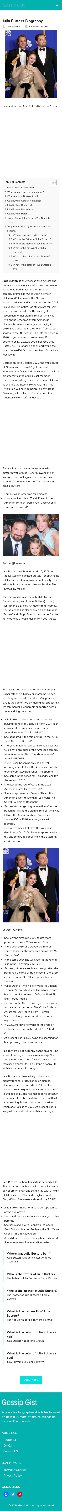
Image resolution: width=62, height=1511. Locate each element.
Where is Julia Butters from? (22, 196)
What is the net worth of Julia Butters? (29, 250)
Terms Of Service (14, 1470)
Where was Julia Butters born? (30, 235)
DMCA (7, 1446)
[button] (57, 5)
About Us (9, 1440)
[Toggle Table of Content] (52, 183)
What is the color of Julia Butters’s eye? (32, 267)
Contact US (10, 1451)
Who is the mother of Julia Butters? (32, 243)
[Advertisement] (31, 143)
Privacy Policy (12, 1476)
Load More (31, 1379)
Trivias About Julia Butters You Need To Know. (28, 220)
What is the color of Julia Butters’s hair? (32, 258)
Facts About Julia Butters (20, 187)
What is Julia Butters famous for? (25, 192)
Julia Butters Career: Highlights (24, 200)
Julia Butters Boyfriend (19, 205)
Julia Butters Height (17, 213)
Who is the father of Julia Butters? (32, 239)
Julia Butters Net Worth (20, 209)
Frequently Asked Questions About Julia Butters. (29, 228)
